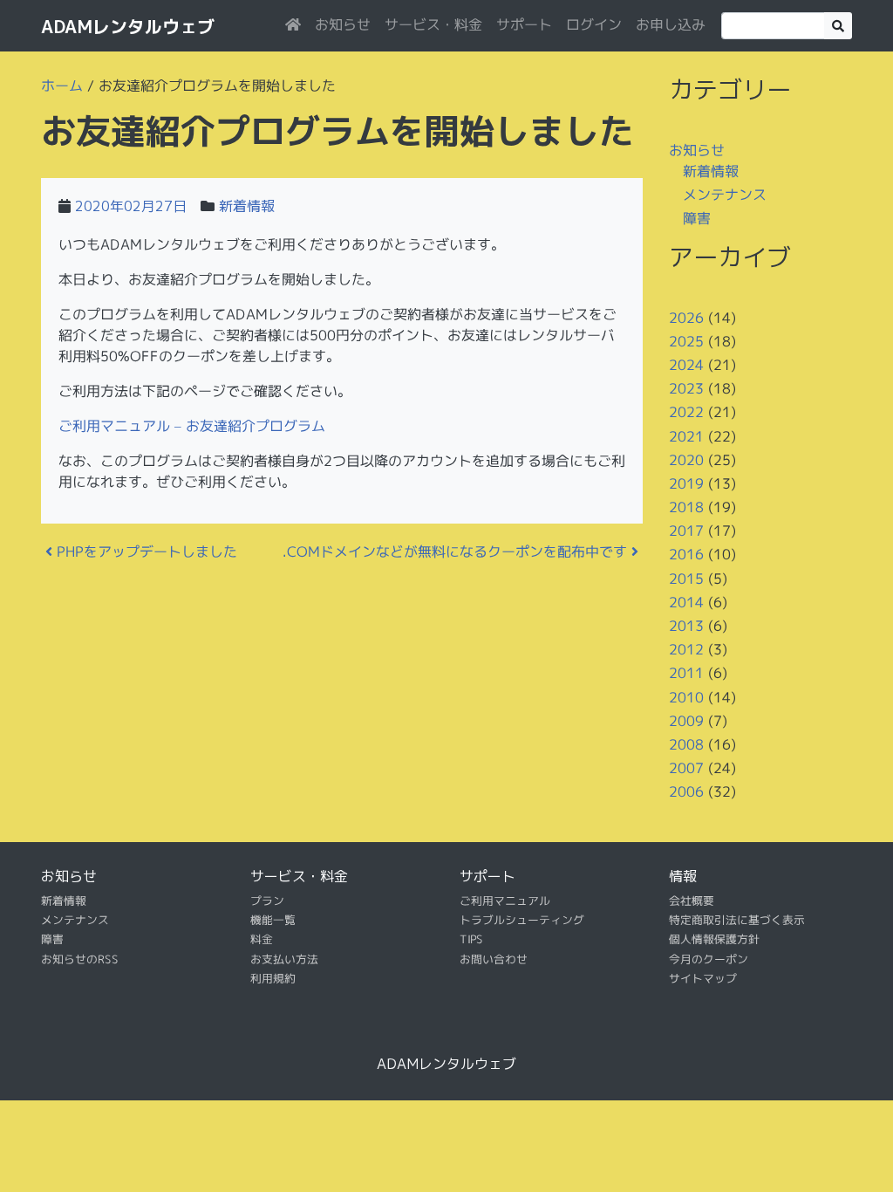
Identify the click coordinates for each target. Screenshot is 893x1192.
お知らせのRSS (80, 959)
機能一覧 (273, 920)
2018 (686, 507)
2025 (686, 341)
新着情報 (247, 206)
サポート (524, 24)
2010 (686, 696)
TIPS (471, 939)
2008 (686, 744)
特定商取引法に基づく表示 (737, 920)
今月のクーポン (708, 959)
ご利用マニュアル (505, 900)
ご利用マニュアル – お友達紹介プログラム (191, 425)
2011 (686, 672)
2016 (686, 554)
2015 (686, 578)
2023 (686, 388)
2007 (686, 768)
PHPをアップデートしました (144, 551)
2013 (686, 625)
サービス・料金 (433, 24)
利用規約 (273, 978)
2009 (686, 720)
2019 (686, 483)
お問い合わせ (494, 959)
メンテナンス (725, 194)
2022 (686, 411)
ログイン (594, 24)
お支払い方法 (284, 959)
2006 (686, 791)
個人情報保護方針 (714, 939)
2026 (686, 316)
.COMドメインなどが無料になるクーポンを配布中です (457, 551)
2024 (686, 364)
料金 (261, 939)
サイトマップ (703, 978)
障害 (697, 218)
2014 (686, 602)
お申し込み (671, 24)
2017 (686, 530)
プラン (267, 900)
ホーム (62, 85)
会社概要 (691, 900)
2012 (686, 649)
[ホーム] (293, 24)
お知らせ (343, 24)
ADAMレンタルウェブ (128, 26)
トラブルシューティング (522, 920)
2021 (686, 435)
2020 (686, 459)
